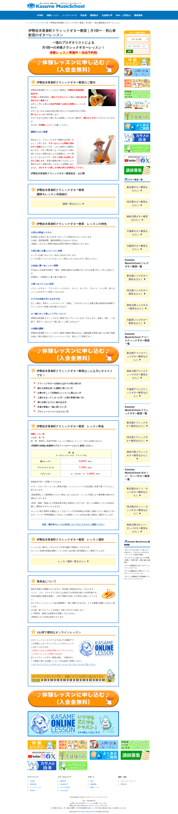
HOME (40, 15)
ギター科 (44, 22)
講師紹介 (94, 15)
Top (172, 808)
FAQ (91, 781)
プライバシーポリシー (128, 781)
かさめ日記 (64, 790)
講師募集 (138, 15)
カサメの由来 (65, 787)
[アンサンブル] (137, 98)
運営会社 (124, 784)
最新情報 (33, 784)
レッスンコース (70, 15)
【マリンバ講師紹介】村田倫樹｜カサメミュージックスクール (136, 577)
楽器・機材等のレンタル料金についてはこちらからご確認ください (73, 524)
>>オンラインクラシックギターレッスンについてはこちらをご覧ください (63, 664)
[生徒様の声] (137, 120)
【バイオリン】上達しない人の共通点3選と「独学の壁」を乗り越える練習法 (137, 559)
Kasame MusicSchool (88, 811)
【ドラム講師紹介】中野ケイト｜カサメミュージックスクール (136, 572)
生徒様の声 (107, 15)
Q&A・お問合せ (123, 15)
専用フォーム (86, 803)
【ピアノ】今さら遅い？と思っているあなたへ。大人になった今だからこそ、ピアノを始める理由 (136, 552)
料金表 (84, 15)
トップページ (32, 22)
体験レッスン (53, 15)
